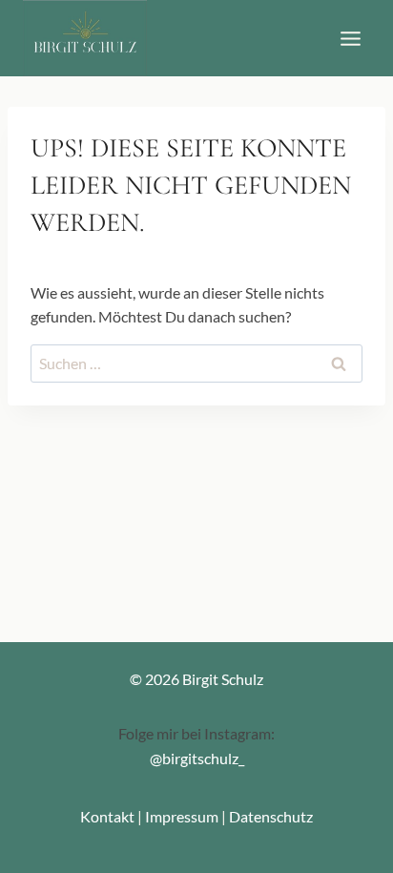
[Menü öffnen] (350, 38)
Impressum (181, 816)
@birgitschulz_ (197, 758)
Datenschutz (271, 816)
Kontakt (107, 816)
